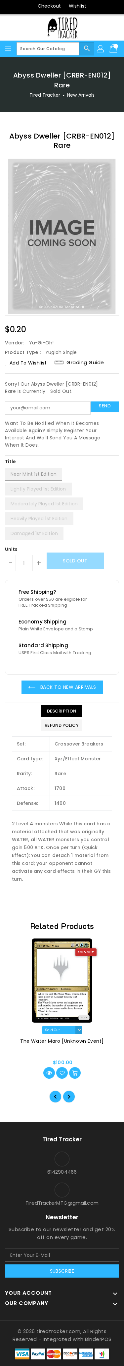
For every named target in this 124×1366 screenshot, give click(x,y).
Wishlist (77, 6)
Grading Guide (85, 362)
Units (11, 549)
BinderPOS (98, 1339)
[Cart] (114, 48)
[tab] (61, 711)
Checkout (49, 6)
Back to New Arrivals (67, 687)
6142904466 (62, 1171)
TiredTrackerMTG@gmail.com (62, 1202)
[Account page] (100, 48)
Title (10, 461)
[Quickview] (49, 1073)
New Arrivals (81, 95)
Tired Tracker (44, 95)
